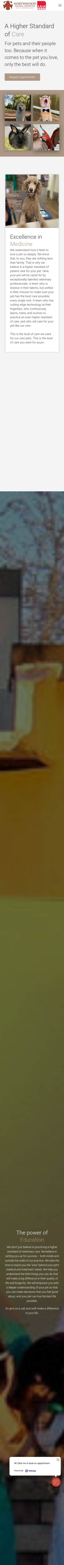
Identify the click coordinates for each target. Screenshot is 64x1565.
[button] (56, 1482)
